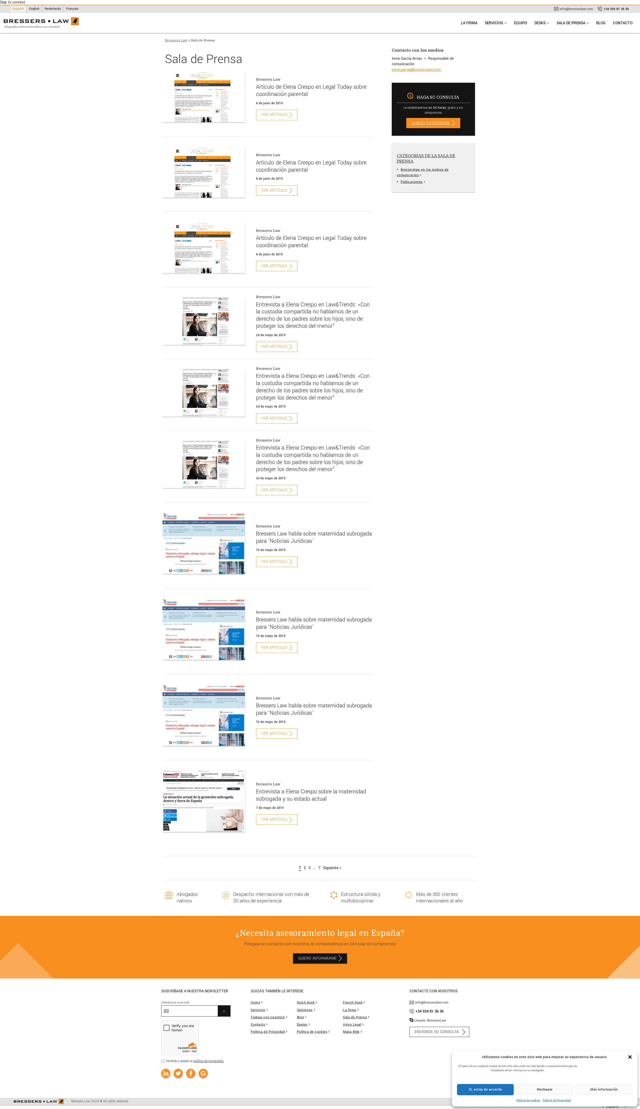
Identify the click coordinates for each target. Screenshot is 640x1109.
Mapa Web (351, 1032)
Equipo (302, 1025)
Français (72, 8)
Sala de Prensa (355, 1017)
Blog (300, 1017)
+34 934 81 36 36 (616, 9)
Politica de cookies (528, 1100)
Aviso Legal (352, 1025)
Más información (604, 1089)
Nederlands (53, 8)
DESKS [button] (540, 23)
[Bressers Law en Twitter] (178, 1073)
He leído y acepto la (195, 1061)
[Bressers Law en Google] (203, 1073)
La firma (349, 1010)
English (34, 8)
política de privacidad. (208, 1061)
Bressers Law (176, 40)
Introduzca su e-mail (175, 1002)
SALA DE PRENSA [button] (570, 23)
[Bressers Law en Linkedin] (165, 1073)
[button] (630, 1056)
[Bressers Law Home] (39, 1101)
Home (255, 1003)
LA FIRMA (469, 23)
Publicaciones (412, 182)
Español (18, 8)
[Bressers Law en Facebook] (190, 1073)
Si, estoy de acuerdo (485, 1089)
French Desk (352, 1003)
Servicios (258, 1010)
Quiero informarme (431, 123)
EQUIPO (520, 23)
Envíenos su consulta (437, 1032)
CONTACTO (622, 23)
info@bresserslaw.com (576, 9)
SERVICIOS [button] (494, 23)
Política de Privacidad (557, 1100)
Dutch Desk (306, 1003)
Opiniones (305, 1010)
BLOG (601, 23)
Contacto (258, 1025)
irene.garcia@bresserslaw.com (416, 69)
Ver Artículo (274, 115)
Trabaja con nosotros (268, 1017)
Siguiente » (332, 868)
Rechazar (544, 1089)
